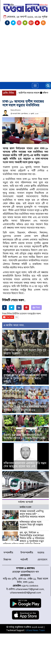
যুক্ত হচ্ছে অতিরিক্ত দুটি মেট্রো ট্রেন (21, 495)
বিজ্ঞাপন (7, 559)
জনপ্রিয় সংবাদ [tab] (25, 507)
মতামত (41, 552)
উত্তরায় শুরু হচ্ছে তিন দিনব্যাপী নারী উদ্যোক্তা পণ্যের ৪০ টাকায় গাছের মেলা (24, 436)
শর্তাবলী (24, 559)
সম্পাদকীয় (8, 552)
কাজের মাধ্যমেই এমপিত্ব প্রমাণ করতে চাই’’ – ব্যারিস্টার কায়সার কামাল (32, 514)
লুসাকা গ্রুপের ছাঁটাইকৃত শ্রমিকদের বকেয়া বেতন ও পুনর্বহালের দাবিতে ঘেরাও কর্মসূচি (25, 378)
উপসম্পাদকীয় (27, 552)
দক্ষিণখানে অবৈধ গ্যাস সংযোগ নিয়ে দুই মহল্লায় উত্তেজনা (25, 351)
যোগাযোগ (42, 559)
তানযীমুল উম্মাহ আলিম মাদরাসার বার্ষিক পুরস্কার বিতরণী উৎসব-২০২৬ (25, 408)
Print (37, 307)
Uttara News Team (35, 630)
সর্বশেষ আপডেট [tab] (25, 502)
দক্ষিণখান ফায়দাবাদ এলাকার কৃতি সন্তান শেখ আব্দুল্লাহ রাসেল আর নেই (25, 464)
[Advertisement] (25, 47)
